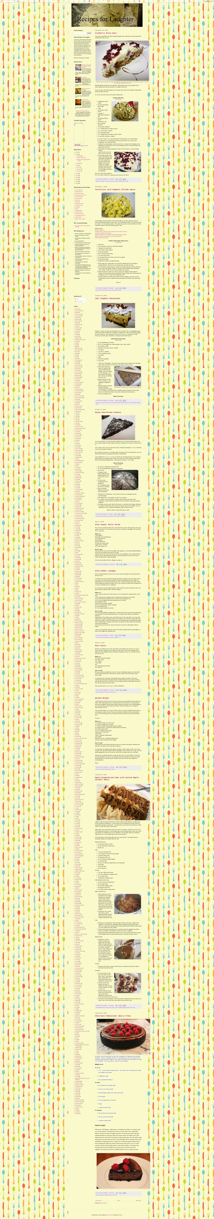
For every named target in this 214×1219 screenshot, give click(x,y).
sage (76, 937)
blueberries (77, 373)
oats (76, 816)
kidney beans (78, 707)
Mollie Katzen (78, 784)
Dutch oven (77, 564)
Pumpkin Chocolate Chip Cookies (103, 233)
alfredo (100, 290)
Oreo (76, 830)
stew (76, 1005)
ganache (77, 612)
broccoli (77, 385)
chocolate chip (78, 472)
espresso (118, 516)
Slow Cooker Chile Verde (107, 525)
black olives (78, 367)
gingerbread (124, 1007)
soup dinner (78, 983)
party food (77, 842)
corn (76, 501)
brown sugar (78, 389)
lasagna (107, 637)
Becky (76, 353)
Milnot (76, 775)
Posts (77, 299)
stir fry (76, 1007)
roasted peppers (79, 927)
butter (100, 516)
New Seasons (78, 799)
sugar (76, 1014)
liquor (76, 734)
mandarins (77, 745)
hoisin (76, 663)
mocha (76, 780)
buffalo (76, 399)
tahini (76, 1034)
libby (76, 731)
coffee (107, 516)
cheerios (77, 445)
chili (76, 465)
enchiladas (77, 578)
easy (76, 569)
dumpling (77, 562)
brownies (77, 392)
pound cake (78, 896)
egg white (77, 573)
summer (77, 1019)
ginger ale (77, 620)
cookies (110, 516)
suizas (76, 1017)
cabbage (77, 411)
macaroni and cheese (80, 738)
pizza (76, 883)
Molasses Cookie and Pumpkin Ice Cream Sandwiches (108, 236)
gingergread (78, 625)
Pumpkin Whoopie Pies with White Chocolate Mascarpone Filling (110, 234)
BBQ (76, 346)
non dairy (77, 806)
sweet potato (78, 1027)
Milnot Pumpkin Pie (99, 230)
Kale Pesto (100, 646)
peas (76, 860)
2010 (76, 179)
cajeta (76, 413)
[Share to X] (122, 179)
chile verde (77, 462)
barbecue (77, 338)
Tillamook (77, 1049)
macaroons (77, 741)
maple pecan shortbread (109, 457)
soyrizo (76, 988)
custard (77, 537)
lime (76, 733)
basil (100, 692)
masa (76, 758)
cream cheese (114, 402)
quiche (76, 906)
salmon (77, 942)
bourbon (77, 378)
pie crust (77, 877)
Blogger (120, 1215)
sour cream (77, 985)
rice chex (77, 922)
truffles (76, 1069)
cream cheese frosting (80, 513)
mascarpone (78, 762)
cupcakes (77, 533)
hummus (77, 680)
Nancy (76, 797)
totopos (77, 1066)
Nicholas (77, 801)
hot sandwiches (78, 677)
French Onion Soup (79, 602)
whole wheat (78, 1103)
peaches (77, 852)
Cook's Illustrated (79, 496)
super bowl (77, 1021)
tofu (76, 1052)
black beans (78, 365)
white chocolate (125, 181)
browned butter (78, 390)
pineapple (77, 879)
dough (76, 556)
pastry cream (78, 847)
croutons (77, 530)
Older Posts (138, 1200)
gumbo (76, 648)
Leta (76, 728)
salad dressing (78, 940)
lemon (76, 721)
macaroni (77, 736)
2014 (76, 154)
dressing (77, 557)
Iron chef (77, 692)
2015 (76, 152)
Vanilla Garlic (78, 217)
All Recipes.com (79, 191)
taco (76, 1032)
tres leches (77, 1068)
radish (76, 912)
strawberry (77, 1010)
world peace (78, 1106)
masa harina (78, 760)
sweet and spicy (79, 1026)
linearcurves (109, 1215)
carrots (76, 431)
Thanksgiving (78, 1043)
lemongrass (78, 724)
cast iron (77, 436)
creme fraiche (111, 1007)
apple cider (77, 321)
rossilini (77, 930)
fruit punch (77, 607)
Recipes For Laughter (78, 123)
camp (76, 419)
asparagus (77, 327)
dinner (103, 290)
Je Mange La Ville (79, 203)
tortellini (119, 290)
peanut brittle (78, 854)
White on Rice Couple (80, 219)
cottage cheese (78, 508)
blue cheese (78, 372)
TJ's (76, 1051)
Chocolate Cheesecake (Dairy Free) (113, 1016)
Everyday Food (78, 581)
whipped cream (78, 1100)
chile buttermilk (78, 460)
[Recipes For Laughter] (79, 143)
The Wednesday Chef (80, 215)
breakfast (77, 384)
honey (76, 673)
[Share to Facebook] (124, 179)
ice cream (77, 682)
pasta (112, 290)
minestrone (77, 777)
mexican (77, 767)
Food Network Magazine (80, 595)
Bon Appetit (77, 377)
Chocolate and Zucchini (80, 195)
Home (118, 1200)
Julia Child (77, 700)
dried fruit (77, 559)
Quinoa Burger (102, 698)
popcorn (77, 886)
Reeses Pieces (78, 917)
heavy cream (78, 654)
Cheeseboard (78, 450)
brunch (76, 394)
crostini (76, 527)
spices (76, 995)
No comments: (111, 179)
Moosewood (78, 786)
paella (76, 835)
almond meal (78, 314)
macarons (77, 740)
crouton (77, 528)
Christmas (107, 181)
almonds (77, 317)
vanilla (76, 1075)
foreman (77, 596)
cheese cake (107, 402)
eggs (76, 576)
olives (76, 821)
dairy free (111, 1194)
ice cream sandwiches (80, 683)
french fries (77, 600)
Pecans (130, 402)
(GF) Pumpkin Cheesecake (101, 237)
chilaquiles (77, 457)
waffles (76, 1091)
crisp (76, 523)
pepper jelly (78, 867)
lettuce (76, 729)
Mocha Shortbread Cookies (108, 412)
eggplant (77, 574)
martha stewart (78, 757)
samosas (77, 947)
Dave (76, 542)
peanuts (77, 857)
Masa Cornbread (86, 88)
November (79, 156)
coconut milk (78, 489)
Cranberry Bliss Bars (106, 33)
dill (76, 549)
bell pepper (77, 360)
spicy (76, 997)
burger (100, 769)
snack (76, 978)
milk (76, 774)
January (79, 171)
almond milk (78, 315)
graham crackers (79, 632)
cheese (100, 637)
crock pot (77, 525)
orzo (76, 833)
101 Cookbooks (78, 190)
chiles (76, 464)
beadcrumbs (78, 350)
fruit (76, 605)
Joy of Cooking (78, 699)
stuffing (76, 1012)
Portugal (77, 893)
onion (76, 823)
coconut (77, 487)
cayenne (77, 438)
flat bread (77, 591)
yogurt (76, 1112)
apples (76, 322)
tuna (76, 1071)
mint (76, 779)
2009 (76, 181)
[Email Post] (116, 179)
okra (76, 818)
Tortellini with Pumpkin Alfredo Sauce (115, 190)
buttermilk (77, 407)
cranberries (112, 181)
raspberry (77, 913)
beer (76, 356)
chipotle (77, 469)
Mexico (76, 768)
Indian (76, 687)
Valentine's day (78, 1073)
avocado (77, 329)
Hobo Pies (84, 77)
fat (75, 585)
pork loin (77, 891)
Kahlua (76, 702)
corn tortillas (78, 503)
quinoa (113, 769)
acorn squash (78, 310)
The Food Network (79, 213)
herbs (76, 656)
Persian (77, 872)
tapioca (77, 1036)
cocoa (76, 486)
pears (76, 859)
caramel (103, 402)
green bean (78, 639)
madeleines (78, 743)
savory (76, 956)
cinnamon (77, 481)
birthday (100, 1007)
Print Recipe (118, 464)
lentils (76, 726)
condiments (78, 494)
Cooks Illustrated (79, 196)
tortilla (76, 1061)
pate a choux (78, 850)
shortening (77, 971)
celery (76, 440)
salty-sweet (77, 946)
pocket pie (77, 884)
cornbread (77, 504)
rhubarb (77, 918)
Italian (76, 694)
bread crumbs (78, 382)
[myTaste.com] (84, 145)
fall (105, 290)
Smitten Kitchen (78, 212)
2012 (76, 175)
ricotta (76, 925)
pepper (76, 866)
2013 (76, 173)
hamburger (77, 651)
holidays (77, 666)
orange (76, 826)
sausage (77, 954)
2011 (76, 177)
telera (76, 1039)
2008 (76, 183)
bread (76, 380)
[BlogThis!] (120, 179)
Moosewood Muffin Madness (82, 111)
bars (100, 181)
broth (76, 387)
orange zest (78, 828)
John (76, 697)
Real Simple (78, 915)
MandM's (77, 746)
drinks (76, 561)
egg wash (77, 571)
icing (76, 685)
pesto (115, 692)
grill (76, 642)
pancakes (77, 837)
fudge (76, 610)
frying (76, 608)
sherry (76, 966)
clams (76, 482)
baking (76, 334)
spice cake (77, 993)
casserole (77, 435)
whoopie (77, 1105)
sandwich (77, 949)
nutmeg (77, 811)
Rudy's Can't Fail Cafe (80, 934)
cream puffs (78, 515)
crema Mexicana (79, 518)
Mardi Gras (77, 751)
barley (76, 341)
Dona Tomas (78, 554)
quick (76, 908)
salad (76, 939)
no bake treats (78, 803)
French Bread (78, 598)
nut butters (77, 809)
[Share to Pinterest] (125, 179)
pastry (76, 845)
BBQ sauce (77, 348)
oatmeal (77, 814)
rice (76, 920)
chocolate (104, 516)
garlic (76, 615)
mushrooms (78, 791)
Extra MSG (77, 202)
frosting (120, 1007)
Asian (76, 326)
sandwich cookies (79, 951)
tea (76, 1038)
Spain (76, 990)
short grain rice (78, 968)
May (78, 165)
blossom (77, 370)
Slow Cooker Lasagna (105, 571)
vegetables (77, 1081)
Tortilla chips (78, 1063)
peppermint (77, 869)
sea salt (77, 961)
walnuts (77, 1093)
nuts (128, 402)
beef (76, 355)
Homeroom (77, 670)
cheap (76, 443)
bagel (76, 333)
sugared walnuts (79, 1015)
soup (76, 981)
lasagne (77, 712)
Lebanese (77, 717)
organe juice (78, 831)
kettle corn (77, 705)
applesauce (78, 324)
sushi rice (77, 1024)
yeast (76, 1110)
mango (76, 748)
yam (76, 1108)
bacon (76, 331)
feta (76, 588)
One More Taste (78, 205)
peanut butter (78, 855)
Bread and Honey (79, 193)
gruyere (77, 644)
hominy (77, 671)
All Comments (79, 301)
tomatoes (77, 1056)
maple (133, 1007)
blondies (103, 181)
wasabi (76, 1094)
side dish (77, 975)
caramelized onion (79, 428)
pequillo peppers (79, 871)
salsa (76, 944)
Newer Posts (98, 1200)
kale (105, 692)
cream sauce (78, 516)
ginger (76, 619)
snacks (76, 980)
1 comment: (110, 514)
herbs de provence (79, 658)
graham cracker (78, 631)
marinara (77, 755)
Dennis (76, 545)
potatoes (77, 895)
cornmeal (77, 506)
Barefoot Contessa (79, 339)
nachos (77, 796)
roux (76, 932)
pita (76, 881)
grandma (77, 634)
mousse (77, 787)
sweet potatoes (78, 1029)
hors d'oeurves (78, 675)
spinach (77, 998)
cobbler (77, 484)
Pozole (76, 898)
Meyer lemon (78, 770)
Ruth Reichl (78, 935)
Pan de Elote (85, 99)
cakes (76, 418)
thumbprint (77, 1047)
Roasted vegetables (79, 929)
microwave (77, 772)
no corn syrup (78, 804)
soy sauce (77, 986)
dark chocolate (78, 540)
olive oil (77, 820)
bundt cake (77, 401)
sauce (76, 952)
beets (76, 358)
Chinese (77, 467)
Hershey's (77, 659)
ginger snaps (123, 402)
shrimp (76, 973)
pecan (76, 862)
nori (76, 808)
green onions (78, 641)
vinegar (77, 1089)
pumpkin (115, 290)
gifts (76, 617)
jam (76, 695)
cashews (77, 433)
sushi (76, 1022)
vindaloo (77, 1088)
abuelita (77, 309)
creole (76, 522)
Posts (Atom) (104, 1203)
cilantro (77, 479)
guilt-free (77, 646)
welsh (76, 1098)
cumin (76, 532)
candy (76, 423)
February (79, 169)
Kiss (76, 709)
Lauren (76, 714)
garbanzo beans (108, 769)
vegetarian (116, 637)
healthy (77, 653)
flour (76, 593)
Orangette (77, 207)
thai (76, 1041)
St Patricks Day (78, 1004)
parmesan (109, 290)
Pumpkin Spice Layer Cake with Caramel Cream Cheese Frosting (111, 231)
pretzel (76, 900)
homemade (77, 668)
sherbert (77, 964)
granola (77, 636)
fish (76, 590)
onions (76, 825)
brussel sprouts (78, 395)
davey (76, 544)
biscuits (77, 363)
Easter (76, 568)
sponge (77, 1000)
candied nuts (78, 421)
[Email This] (119, 179)
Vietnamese (78, 1086)
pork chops (77, 889)
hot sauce (77, 678)
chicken (77, 455)
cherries (77, 453)
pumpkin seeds (78, 905)
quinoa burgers (109, 686)
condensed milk (78, 493)
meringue (77, 765)
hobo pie (77, 661)
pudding (77, 901)
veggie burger (78, 1084)
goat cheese (78, 629)
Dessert (116, 181)
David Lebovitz (78, 198)
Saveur (76, 208)
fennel (76, 586)
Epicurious (77, 200)
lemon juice (78, 722)
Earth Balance (78, 566)
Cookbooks (77, 498)
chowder (77, 476)
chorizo (77, 474)
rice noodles (78, 923)
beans (76, 351)
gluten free (77, 627)
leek (76, 719)
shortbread (123, 516)
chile (76, 459)
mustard (77, 792)
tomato (76, 1054)
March (78, 167)
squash (77, 1002)
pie (76, 876)
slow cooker (111, 637)
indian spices (78, 688)
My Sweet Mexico (79, 794)
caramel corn (78, 426)
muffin (76, 789)
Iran (76, 690)
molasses (77, 782)
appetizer (77, 319)
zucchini (77, 1113)
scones (76, 959)
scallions (77, 957)
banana (77, 336)
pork (76, 888)
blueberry (77, 375)
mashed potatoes (79, 763)
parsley (77, 840)
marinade (77, 753)
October (79, 163)
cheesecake (101, 1194)
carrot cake (77, 430)
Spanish (77, 992)
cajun (76, 414)
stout (76, 1009)
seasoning (77, 963)
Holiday (120, 181)
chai (76, 441)
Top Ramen (78, 1057)
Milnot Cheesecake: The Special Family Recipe (86, 66)
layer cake (130, 1007)
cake (100, 402)
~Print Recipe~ (118, 99)
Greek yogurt (78, 637)
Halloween (77, 649)
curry (76, 535)
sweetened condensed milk (81, 1031)
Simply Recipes (78, 210)
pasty (76, 848)
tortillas (76, 1064)
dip (76, 552)
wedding (77, 1096)
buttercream (78, 406)
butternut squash (79, 409)
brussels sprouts (79, 397)
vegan (76, 1076)
